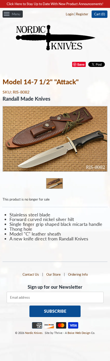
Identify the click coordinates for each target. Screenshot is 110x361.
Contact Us (31, 274)
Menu (16, 14)
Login (70, 14)
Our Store (53, 274)
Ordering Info (78, 274)
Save (81, 64)
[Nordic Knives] (55, 38)
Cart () (99, 14)
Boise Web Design (79, 332)
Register (82, 14)
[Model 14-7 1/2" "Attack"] (54, 183)
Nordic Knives (33, 332)
